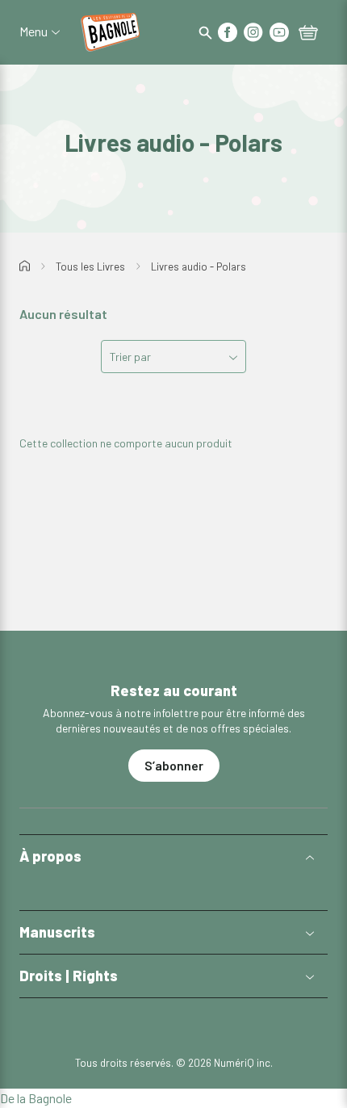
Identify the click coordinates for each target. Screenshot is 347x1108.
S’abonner (173, 765)
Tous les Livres (90, 266)
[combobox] (173, 356)
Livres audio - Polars (198, 266)
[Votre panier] (308, 34)
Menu (33, 31)
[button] (173, 856)
